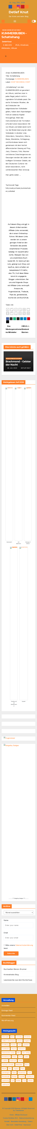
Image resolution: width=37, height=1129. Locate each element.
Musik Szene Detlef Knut (11, 30)
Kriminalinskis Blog (11, 975)
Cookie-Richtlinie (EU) (10, 1118)
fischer (13, 1045)
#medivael (24, 45)
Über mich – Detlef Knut (14, 1125)
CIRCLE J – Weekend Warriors (25, 329)
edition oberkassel (8, 1041)
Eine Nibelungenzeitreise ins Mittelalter (13, 329)
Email (6, 933)
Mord (27, 1064)
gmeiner (26, 1045)
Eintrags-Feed (7, 1010)
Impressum (27, 1125)
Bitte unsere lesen (18, 946)
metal (20, 1060)
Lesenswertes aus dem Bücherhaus (18, 980)
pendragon (6, 1072)
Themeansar (19, 1110)
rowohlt (21, 1076)
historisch (21, 1049)
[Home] (3, 21)
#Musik (14, 48)
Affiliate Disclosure (21, 1115)
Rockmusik (6, 1076)
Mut (10, 1068)
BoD (12, 1037)
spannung (5, 1080)
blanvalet (5, 1037)
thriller (18, 1080)
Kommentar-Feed (8, 1015)
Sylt (12, 1080)
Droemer (27, 1037)
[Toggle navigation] (15, 21)
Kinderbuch (6, 1056)
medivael (13, 1060)
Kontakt (7, 1121)
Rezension (22, 1072)
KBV (18, 1053)
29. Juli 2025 (12, 368)
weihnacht (5, 1084)
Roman (14, 1076)
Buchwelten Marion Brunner (15, 969)
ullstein (30, 1080)
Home (12, 1115)
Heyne (14, 1049)
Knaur (14, 1056)
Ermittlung (5, 1045)
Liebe (26, 1056)
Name (6, 920)
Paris (22, 1068)
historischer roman (8, 1053)
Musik (4, 1068)
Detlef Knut (18, 12)
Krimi (20, 1056)
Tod (24, 1080)
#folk (17, 45)
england (27, 1041)
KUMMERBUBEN (22, 79)
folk (19, 1045)
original (16, 1068)
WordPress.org (8, 1020)
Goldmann (5, 1049)
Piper (14, 1072)
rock (29, 1072)
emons (19, 1041)
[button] (25, 21)
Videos (30, 1121)
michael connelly (8, 1064)
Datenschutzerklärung (24, 945)
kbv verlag (26, 1053)
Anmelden (6, 1005)
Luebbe (5, 1060)
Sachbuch (30, 1076)
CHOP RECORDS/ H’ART (20, 82)
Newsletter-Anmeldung (18, 1121)
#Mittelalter (6, 48)
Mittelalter (19, 1064)
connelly (19, 1037)
